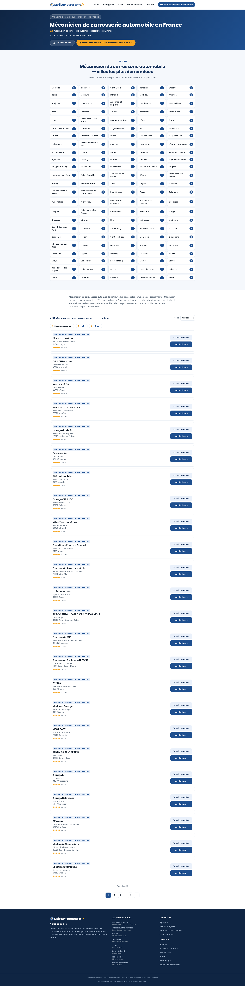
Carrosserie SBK (62, 637)
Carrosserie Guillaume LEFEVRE (70, 660)
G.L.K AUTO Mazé (62, 361)
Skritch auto (117, 957)
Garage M (58, 775)
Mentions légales (167, 926)
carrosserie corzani (120, 922)
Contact (150, 4)
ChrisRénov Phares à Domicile (70, 545)
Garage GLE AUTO (63, 499)
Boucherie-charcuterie (170, 964)
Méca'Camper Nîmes (65, 522)
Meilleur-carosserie (69, 5)
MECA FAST (59, 729)
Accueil (95, 4)
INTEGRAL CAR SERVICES (66, 407)
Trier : (177, 318)
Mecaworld (117, 939)
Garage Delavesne (63, 798)
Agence (163, 944)
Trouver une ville (63, 42)
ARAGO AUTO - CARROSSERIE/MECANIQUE (76, 614)
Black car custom (63, 338)
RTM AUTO (116, 933)
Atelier (162, 956)
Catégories (108, 4)
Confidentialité (114, 978)
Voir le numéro (182, 337)
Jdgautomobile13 (120, 962)
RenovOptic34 (61, 384)
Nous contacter (167, 934)
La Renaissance (62, 591)
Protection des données (171, 930)
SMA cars (58, 821)
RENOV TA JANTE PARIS (66, 752)
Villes (120, 4)
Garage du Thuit (62, 430)
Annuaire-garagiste (169, 948)
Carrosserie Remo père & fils (69, 568)
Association (165, 952)
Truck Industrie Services (122, 928)
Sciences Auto (61, 453)
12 (130, 895)
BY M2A (57, 683)
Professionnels (134, 4)
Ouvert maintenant (63, 326)
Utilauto (115, 945)
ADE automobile (62, 476)
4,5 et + (96, 326)
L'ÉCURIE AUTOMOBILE (65, 867)
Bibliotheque (165, 960)
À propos (164, 922)
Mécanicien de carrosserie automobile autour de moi (107, 42)
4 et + (82, 326)
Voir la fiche (180, 344)
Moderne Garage (62, 706)
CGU (105, 978)
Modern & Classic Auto (66, 844)
